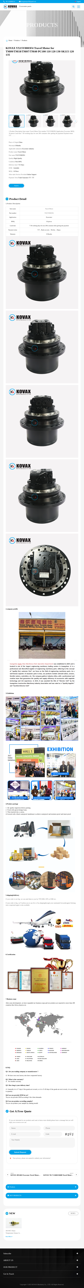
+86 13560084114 (10, 1)
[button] (75, 121)
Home (10, 40)
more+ (73, 1213)
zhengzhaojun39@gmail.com (28, 1)
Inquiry (16, 185)
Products (17, 40)
